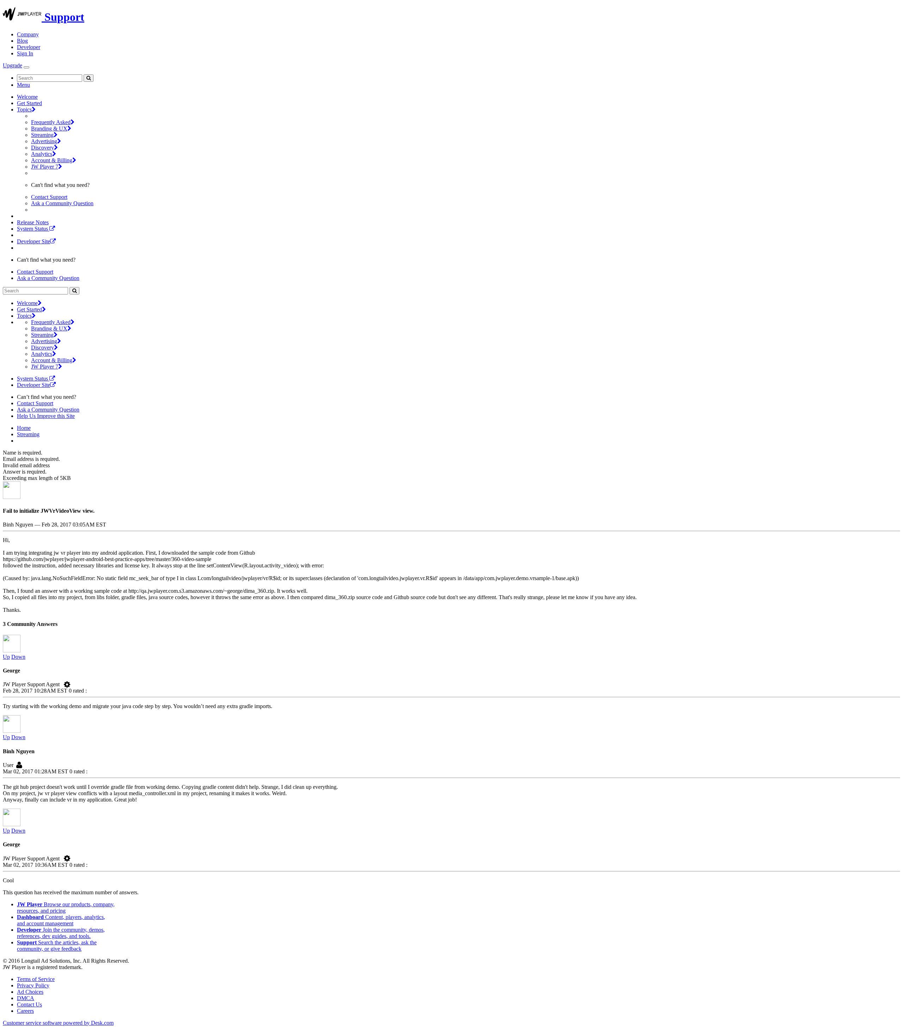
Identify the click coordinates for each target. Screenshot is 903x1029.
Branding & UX (49, 129)
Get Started (29, 103)
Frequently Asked (51, 122)
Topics (24, 109)
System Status (33, 229)
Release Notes (33, 222)
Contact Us (29, 1004)
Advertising (44, 141)
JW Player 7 (44, 167)
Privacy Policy (33, 985)
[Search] (88, 78)
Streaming (42, 135)
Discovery (42, 148)
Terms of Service (36, 979)
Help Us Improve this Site (46, 416)
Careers (25, 1011)
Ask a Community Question (62, 203)
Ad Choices (30, 992)
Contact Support (49, 197)
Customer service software (58, 1023)
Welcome (27, 97)
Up (6, 657)
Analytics (41, 154)
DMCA (25, 998)
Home (24, 428)
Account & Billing (51, 160)
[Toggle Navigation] (26, 67)
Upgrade (12, 65)
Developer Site (33, 241)
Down (18, 657)
